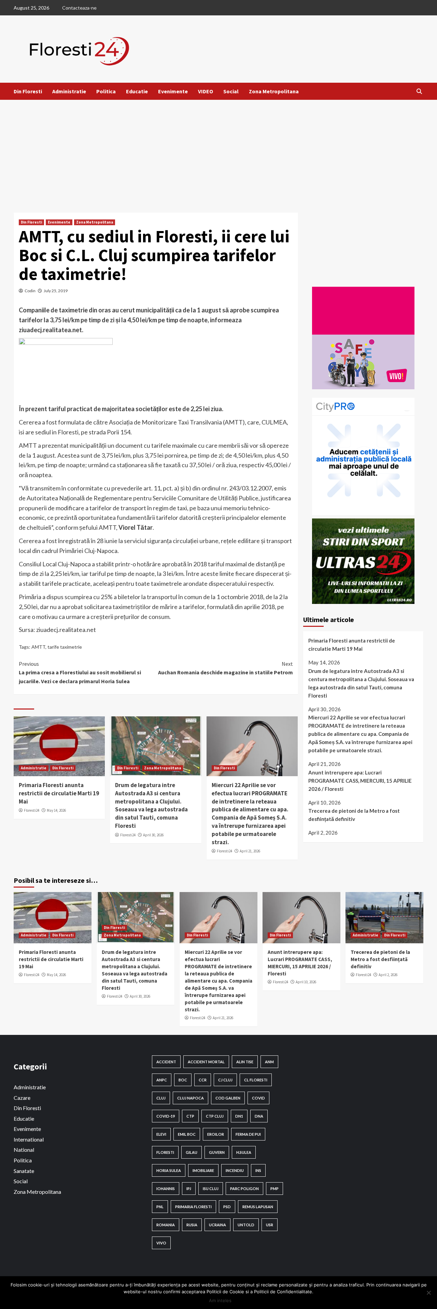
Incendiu (235, 1170)
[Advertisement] (218, 151)
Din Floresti (28, 91)
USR (269, 1225)
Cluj (161, 1098)
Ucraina (217, 1225)
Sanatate (24, 1171)
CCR (203, 1080)
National (24, 1149)
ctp (190, 1116)
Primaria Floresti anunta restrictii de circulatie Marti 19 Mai (59, 793)
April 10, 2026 (306, 982)
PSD (227, 1206)
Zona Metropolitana (274, 91)
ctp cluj (215, 1116)
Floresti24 (31, 810)
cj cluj (225, 1080)
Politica (106, 91)
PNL (160, 1206)
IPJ (188, 1188)
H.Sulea (243, 1152)
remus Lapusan (257, 1206)
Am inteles (220, 1300)
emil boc (187, 1134)
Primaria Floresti (193, 1206)
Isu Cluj (210, 1188)
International (29, 1139)
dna (259, 1116)
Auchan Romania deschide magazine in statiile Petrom (225, 668)
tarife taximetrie (64, 647)
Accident (166, 1062)
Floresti (165, 1152)
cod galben (227, 1098)
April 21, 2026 (250, 851)
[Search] (419, 91)
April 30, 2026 (153, 835)
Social (231, 91)
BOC (183, 1080)
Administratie (69, 91)
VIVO (161, 1243)
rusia (191, 1225)
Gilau (191, 1152)
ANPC (161, 1080)
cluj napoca (190, 1098)
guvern (217, 1152)
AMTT (38, 647)
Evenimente (173, 91)
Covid (258, 1098)
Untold (246, 1225)
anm (269, 1062)
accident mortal (206, 1062)
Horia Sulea (168, 1170)
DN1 (239, 1116)
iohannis (165, 1188)
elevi (161, 1134)
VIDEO (205, 91)
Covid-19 (165, 1116)
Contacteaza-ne (79, 8)
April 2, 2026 (388, 974)
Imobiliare (203, 1170)
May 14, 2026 (56, 810)
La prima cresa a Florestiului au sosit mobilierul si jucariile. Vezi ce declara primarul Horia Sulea (80, 672)
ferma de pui (248, 1134)
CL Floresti (255, 1080)
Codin (30, 290)
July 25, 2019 (56, 290)
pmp (274, 1188)
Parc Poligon (244, 1188)
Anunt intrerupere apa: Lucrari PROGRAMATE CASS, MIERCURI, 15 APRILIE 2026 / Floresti (360, 780)
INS (258, 1170)
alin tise (244, 1062)
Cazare (22, 1097)
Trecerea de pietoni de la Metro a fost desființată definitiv (354, 815)
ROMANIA (165, 1225)
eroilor (215, 1134)
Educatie (137, 91)
